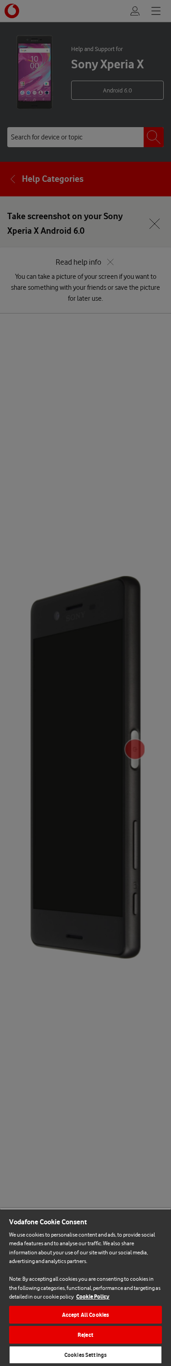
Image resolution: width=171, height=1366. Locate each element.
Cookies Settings (85, 1354)
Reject (85, 1334)
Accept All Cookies (85, 1314)
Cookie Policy (92, 1296)
